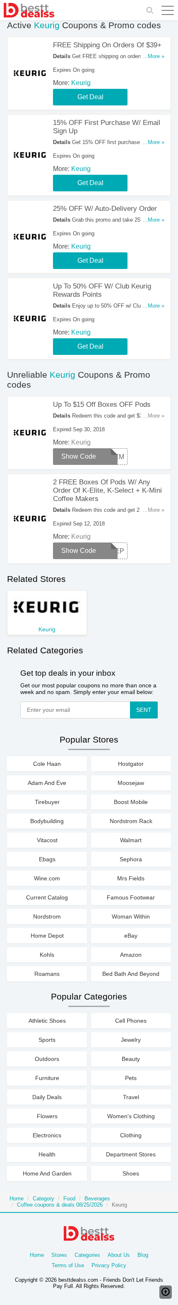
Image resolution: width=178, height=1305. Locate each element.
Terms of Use (68, 1265)
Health (46, 1154)
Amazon (131, 954)
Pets (131, 1078)
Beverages (97, 1198)
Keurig (81, 82)
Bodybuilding (47, 821)
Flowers (47, 1116)
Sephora (131, 859)
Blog (142, 1255)
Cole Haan (47, 763)
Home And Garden (47, 1173)
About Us (119, 1255)
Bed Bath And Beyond (130, 973)
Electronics (47, 1135)
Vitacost (47, 840)
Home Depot (47, 935)
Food (69, 1198)
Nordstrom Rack (131, 821)
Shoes (131, 1173)
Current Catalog (47, 897)
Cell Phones (131, 1020)
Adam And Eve (47, 783)
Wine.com (47, 878)
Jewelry (131, 1039)
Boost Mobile (131, 802)
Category (43, 1198)
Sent (144, 709)
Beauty (131, 1059)
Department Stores (131, 1154)
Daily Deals (47, 1097)
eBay (130, 935)
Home (17, 1198)
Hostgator (131, 763)
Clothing (131, 1135)
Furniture (47, 1078)
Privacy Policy (108, 1265)
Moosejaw (131, 783)
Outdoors (47, 1059)
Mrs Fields (130, 878)
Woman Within (131, 916)
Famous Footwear (131, 897)
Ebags (47, 859)
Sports (46, 1039)
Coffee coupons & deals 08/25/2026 (60, 1205)
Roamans (47, 973)
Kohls (47, 954)
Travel (131, 1097)
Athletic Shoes (47, 1020)
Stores (59, 1255)
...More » (153, 56)
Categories (87, 1255)
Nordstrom (47, 916)
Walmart (131, 840)
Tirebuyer (47, 802)
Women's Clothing (131, 1116)
